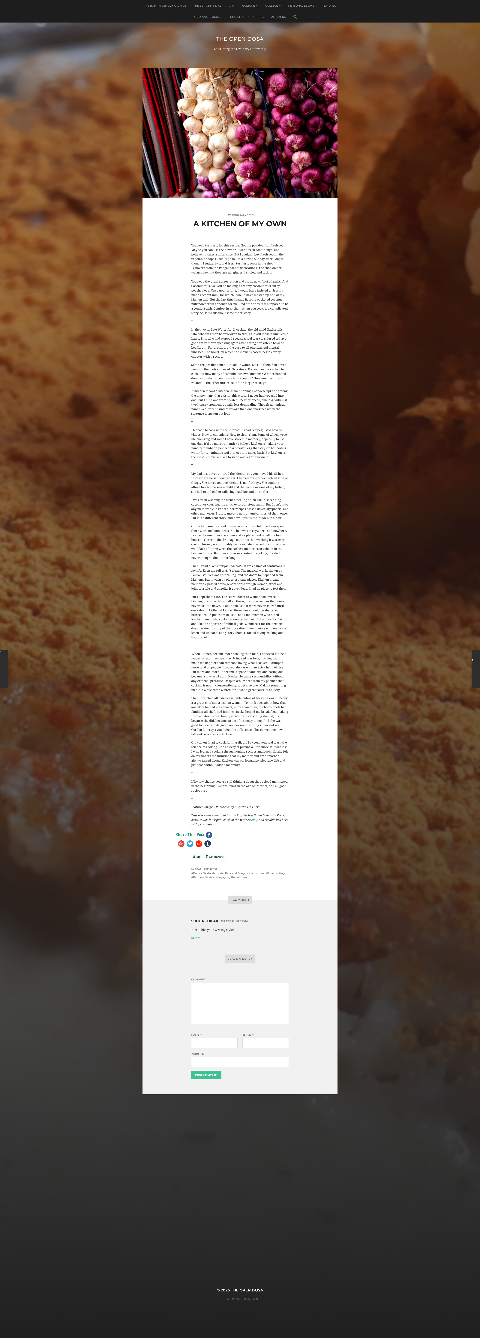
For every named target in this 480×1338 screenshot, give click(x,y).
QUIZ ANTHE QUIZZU (208, 17)
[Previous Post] (4, 669)
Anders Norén (247, 1298)
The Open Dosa (240, 39)
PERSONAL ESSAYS (301, 5)
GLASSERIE (237, 17)
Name (196, 1034)
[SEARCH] (295, 17)
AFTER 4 (258, 17)
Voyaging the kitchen (232, 877)
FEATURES (329, 5)
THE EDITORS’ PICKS (207, 5)
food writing (276, 873)
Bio (198, 856)
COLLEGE (271, 5)
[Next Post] (476, 669)
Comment (198, 979)
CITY (232, 5)
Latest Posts (216, 856)
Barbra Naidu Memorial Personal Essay (219, 873)
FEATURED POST (206, 869)
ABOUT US (278, 17)
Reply (195, 938)
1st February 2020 (234, 921)
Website (197, 1053)
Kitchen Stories (203, 877)
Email (247, 1034)
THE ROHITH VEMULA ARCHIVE (165, 5)
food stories (256, 873)
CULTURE (248, 5)
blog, (254, 820)
